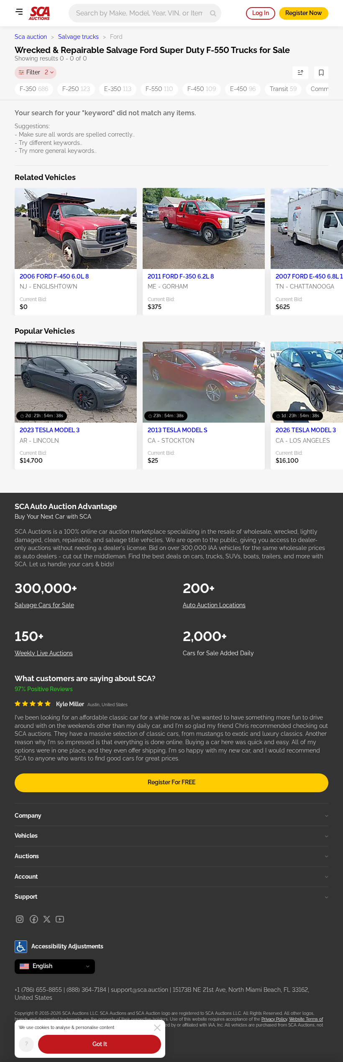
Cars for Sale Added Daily (218, 653)
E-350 (117, 89)
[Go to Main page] (39, 13)
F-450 (201, 89)
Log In (260, 13)
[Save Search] (321, 72)
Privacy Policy (274, 1019)
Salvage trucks (78, 36)
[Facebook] (34, 919)
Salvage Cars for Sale (44, 605)
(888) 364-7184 (86, 989)
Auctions (27, 856)
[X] (47, 919)
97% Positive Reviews (44, 689)
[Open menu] (19, 12)
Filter (37, 72)
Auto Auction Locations (214, 605)
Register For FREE (171, 782)
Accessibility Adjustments (67, 946)
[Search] (213, 13)
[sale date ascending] (300, 72)
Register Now (303, 13)
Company (28, 815)
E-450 (243, 89)
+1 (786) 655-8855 (38, 989)
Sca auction (31, 36)
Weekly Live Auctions (44, 653)
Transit (283, 89)
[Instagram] (20, 919)
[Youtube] (60, 919)
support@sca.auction (139, 989)
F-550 (159, 89)
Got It (99, 1044)
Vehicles (26, 835)
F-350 (34, 89)
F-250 (76, 89)
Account (26, 876)
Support (26, 896)
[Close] (157, 1028)
